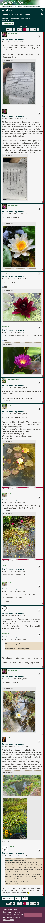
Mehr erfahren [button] (8, 920)
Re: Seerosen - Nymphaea (13, 39)
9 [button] (21, 29)
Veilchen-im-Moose (13, 379)
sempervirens (13, 33)
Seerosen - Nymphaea (10, 18)
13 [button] (35, 29)
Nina (11, 21)
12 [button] (31, 29)
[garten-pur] (21, 4)
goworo (11, 607)
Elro (9, 405)
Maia (5, 565)
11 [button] (28, 29)
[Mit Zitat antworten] (39, 36)
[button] (8, 29)
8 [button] (18, 29)
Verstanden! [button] (33, 915)
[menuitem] (8, 10)
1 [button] (13, 29)
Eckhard (10, 738)
